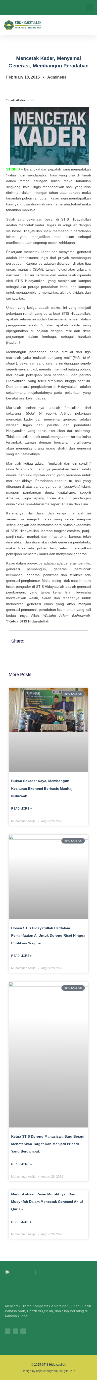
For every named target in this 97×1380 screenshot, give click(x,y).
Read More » (21, 808)
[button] (89, 7)
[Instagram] (7, 1331)
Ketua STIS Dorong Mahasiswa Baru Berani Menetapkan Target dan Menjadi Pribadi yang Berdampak (47, 1144)
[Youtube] (23, 1331)
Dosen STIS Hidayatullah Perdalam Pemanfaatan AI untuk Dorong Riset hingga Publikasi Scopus (48, 935)
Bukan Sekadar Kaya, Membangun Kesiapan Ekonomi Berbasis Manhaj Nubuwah (41, 788)
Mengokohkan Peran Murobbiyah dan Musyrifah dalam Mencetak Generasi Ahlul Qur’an (47, 1201)
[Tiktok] (15, 1331)
